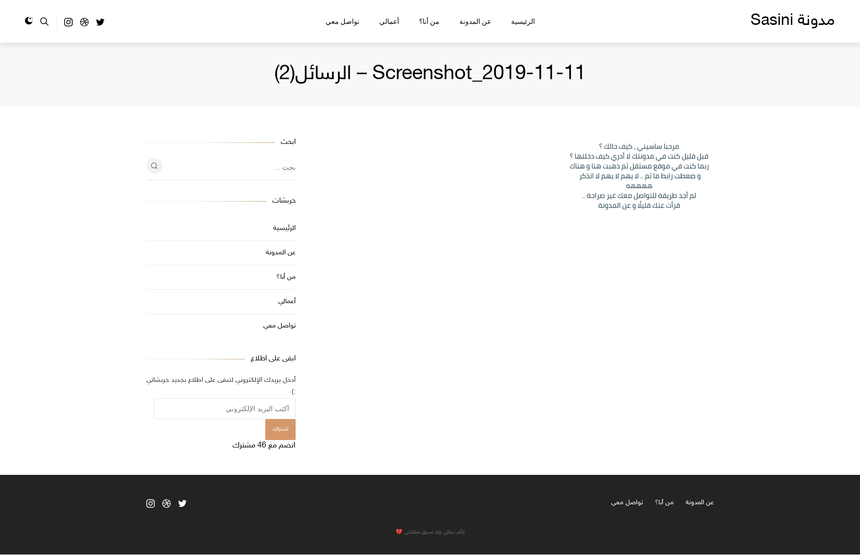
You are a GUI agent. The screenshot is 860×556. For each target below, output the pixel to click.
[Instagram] (68, 24)
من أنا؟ (429, 21)
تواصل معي (342, 21)
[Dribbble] (84, 24)
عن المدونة (475, 21)
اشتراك (280, 429)
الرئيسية (523, 21)
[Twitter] (100, 24)
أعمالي (389, 21)
